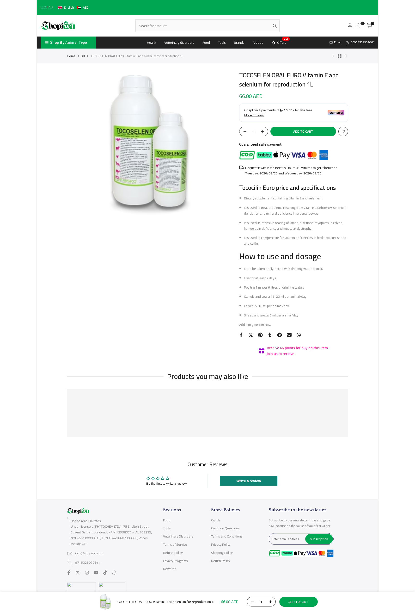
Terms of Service (175, 544)
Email (337, 42)
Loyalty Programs (175, 561)
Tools (167, 528)
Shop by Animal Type (68, 42)
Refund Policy (173, 553)
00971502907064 (362, 42)
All (83, 56)
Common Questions (225, 528)
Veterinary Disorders (178, 536)
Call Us (216, 520)
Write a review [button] (248, 480)
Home (71, 56)
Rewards (169, 569)
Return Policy (220, 561)
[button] (73, 7)
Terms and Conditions (227, 536)
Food (167, 520)
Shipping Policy (222, 553)
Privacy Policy (221, 544)
